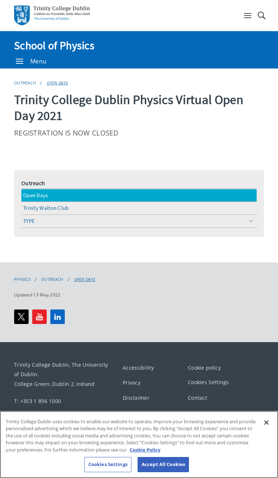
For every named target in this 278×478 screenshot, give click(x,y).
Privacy (131, 382)
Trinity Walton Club (46, 207)
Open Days (57, 83)
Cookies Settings (208, 382)
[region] (139, 444)
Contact (197, 397)
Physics (22, 279)
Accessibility (138, 367)
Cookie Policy (145, 449)
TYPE (29, 220)
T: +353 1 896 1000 (37, 400)
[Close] (266, 423)
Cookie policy (204, 367)
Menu (38, 61)
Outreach (25, 83)
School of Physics (54, 45)
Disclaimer (136, 397)
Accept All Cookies (163, 464)
